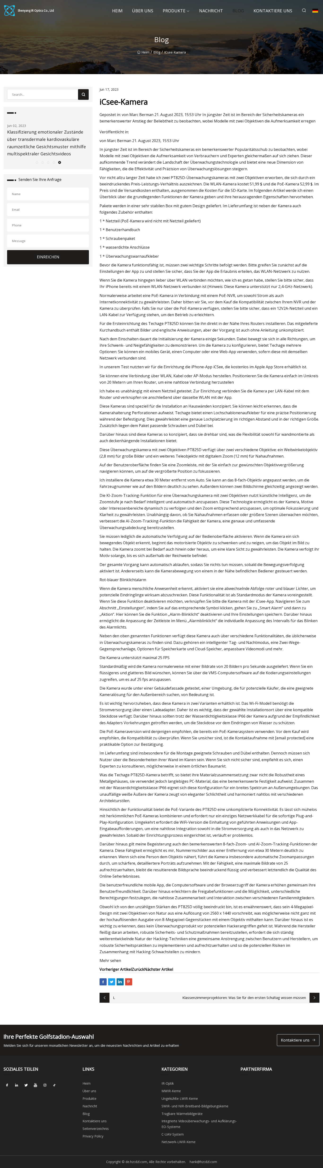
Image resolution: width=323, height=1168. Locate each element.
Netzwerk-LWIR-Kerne (179, 1142)
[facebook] (7, 1085)
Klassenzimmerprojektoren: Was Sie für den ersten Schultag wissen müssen (244, 997)
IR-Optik (168, 1083)
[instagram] (44, 1085)
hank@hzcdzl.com (203, 1161)
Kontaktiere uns (272, 10)
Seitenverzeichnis (96, 1128)
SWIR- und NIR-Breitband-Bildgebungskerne (195, 1106)
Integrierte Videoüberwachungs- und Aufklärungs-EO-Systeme (199, 1124)
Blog (238, 10)
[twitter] (26, 1085)
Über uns (142, 10)
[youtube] (35, 1085)
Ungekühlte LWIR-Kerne (180, 1098)
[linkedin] (16, 1085)
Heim (117, 10)
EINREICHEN (48, 257)
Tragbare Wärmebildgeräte (182, 1113)
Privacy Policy (93, 1136)
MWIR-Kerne (171, 1091)
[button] (36, 162)
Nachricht (211, 10)
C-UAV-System (173, 1134)
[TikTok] (54, 1085)
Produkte (174, 10)
